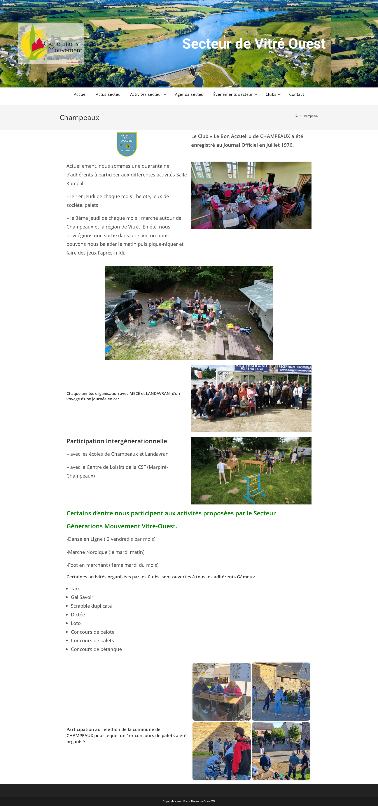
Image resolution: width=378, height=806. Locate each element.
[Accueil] (297, 116)
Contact (296, 94)
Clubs (272, 94)
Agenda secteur (190, 94)
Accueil (81, 94)
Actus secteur (109, 94)
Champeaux (310, 116)
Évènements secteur (233, 94)
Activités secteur (147, 94)
